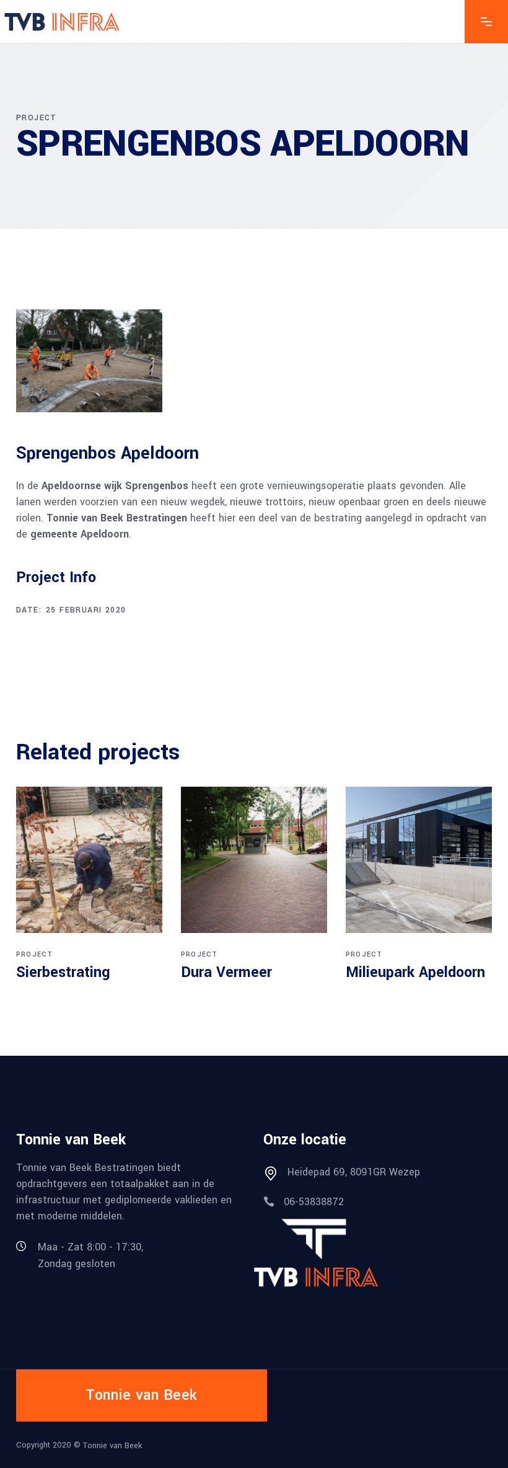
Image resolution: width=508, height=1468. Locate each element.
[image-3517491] (89, 360)
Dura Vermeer (226, 972)
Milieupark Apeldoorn (415, 972)
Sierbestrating (63, 972)
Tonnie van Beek (112, 1445)
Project (34, 954)
